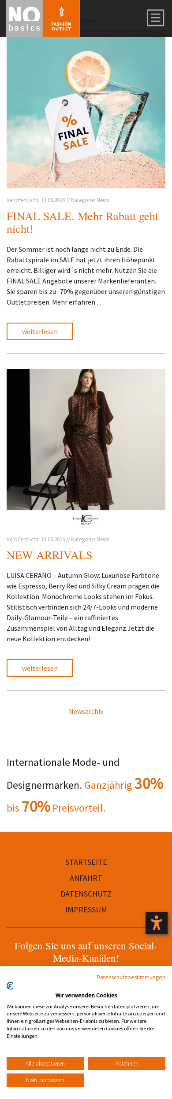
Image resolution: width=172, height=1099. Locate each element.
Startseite (86, 862)
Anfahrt (86, 878)
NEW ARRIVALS (49, 554)
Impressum (86, 909)
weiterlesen (40, 331)
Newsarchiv (86, 711)
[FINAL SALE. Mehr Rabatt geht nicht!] (86, 109)
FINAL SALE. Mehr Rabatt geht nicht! (82, 222)
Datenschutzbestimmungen (131, 977)
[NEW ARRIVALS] (86, 448)
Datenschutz (86, 894)
